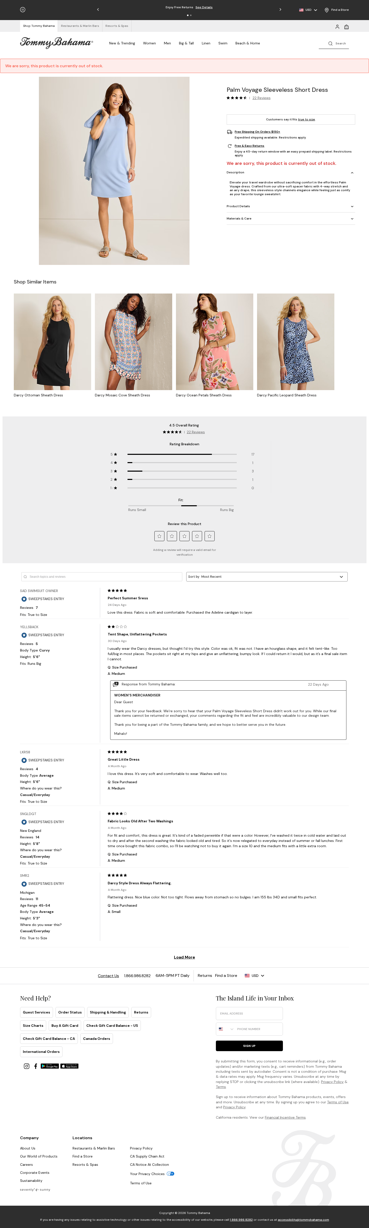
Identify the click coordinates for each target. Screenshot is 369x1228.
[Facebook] (36, 1065)
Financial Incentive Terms (285, 1117)
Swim (222, 43)
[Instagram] (27, 1065)
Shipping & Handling (108, 1012)
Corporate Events (34, 1172)
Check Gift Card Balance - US (112, 1025)
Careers (26, 1164)
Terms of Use (338, 1102)
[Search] (334, 43)
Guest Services (36, 1012)
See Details (213, 7)
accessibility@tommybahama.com (303, 1220)
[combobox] (225, 1029)
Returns (141, 1012)
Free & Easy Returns (249, 146)
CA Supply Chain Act (147, 1156)
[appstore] (69, 1065)
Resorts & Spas (85, 1164)
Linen (206, 43)
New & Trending (122, 43)
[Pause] (22, 9)
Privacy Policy (332, 1081)
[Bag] (346, 26)
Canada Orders (96, 1038)
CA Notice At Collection (149, 1164)
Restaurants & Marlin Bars (94, 1148)
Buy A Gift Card (64, 1025)
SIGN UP (249, 1046)
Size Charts (33, 1025)
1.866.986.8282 (241, 1220)
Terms (221, 1087)
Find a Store (83, 1156)
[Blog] (35, 1189)
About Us (27, 1148)
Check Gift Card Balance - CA (49, 1038)
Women (149, 43)
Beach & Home (247, 43)
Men (167, 43)
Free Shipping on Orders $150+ (257, 132)
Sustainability (31, 1180)
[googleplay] (50, 1065)
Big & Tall (186, 43)
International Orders (41, 1051)
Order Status (70, 1012)
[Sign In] (337, 26)
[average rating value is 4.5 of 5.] (238, 98)
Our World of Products (38, 1156)
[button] (188, 15)
